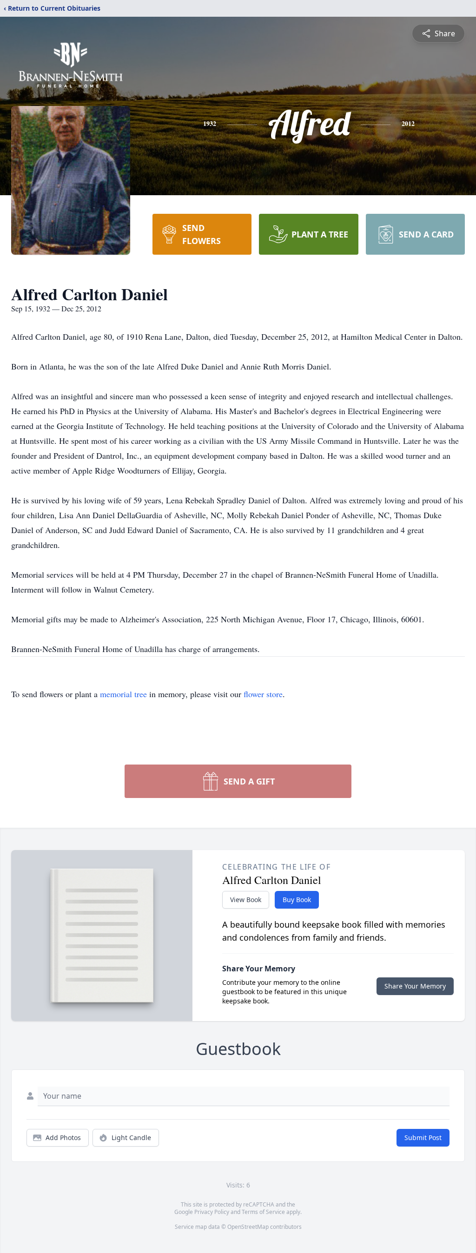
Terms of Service (263, 1212)
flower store (263, 693)
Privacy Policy (211, 1212)
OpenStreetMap (248, 1227)
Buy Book (297, 899)
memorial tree (123, 693)
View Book (245, 899)
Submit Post (423, 1137)
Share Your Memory (415, 986)
